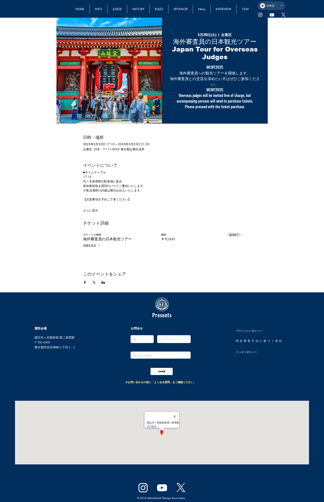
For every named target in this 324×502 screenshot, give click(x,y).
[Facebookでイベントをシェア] (85, 282)
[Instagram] (260, 15)
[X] (283, 15)
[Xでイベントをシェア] (94, 282)
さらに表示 (90, 210)
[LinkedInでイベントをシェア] (103, 282)
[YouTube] (272, 15)
